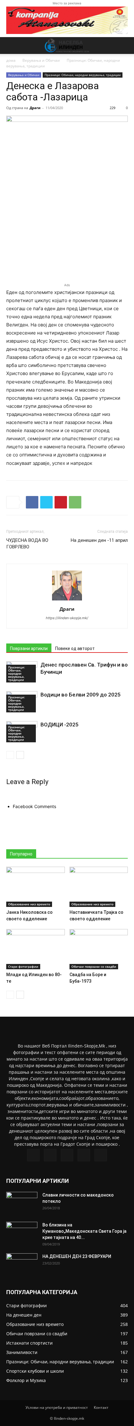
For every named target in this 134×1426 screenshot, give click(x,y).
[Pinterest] (61, 502)
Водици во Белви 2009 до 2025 (81, 694)
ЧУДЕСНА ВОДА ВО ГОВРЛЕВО (27, 543)
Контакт (101, 1407)
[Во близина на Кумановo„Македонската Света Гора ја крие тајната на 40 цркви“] (21, 1233)
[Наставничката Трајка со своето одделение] (98, 887)
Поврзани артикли (29, 648)
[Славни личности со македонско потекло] (21, 1203)
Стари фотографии (23, 966)
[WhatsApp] (75, 502)
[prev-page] (10, 755)
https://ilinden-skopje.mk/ (67, 618)
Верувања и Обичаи (41, 60)
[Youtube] (100, 1155)
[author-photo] (67, 600)
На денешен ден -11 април (99, 540)
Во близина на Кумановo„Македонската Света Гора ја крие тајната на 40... (84, 1231)
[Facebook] (32, 502)
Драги (35, 107)
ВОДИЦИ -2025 (60, 724)
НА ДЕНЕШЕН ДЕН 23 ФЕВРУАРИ (76, 1256)
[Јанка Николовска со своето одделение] (35, 887)
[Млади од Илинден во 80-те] (35, 949)
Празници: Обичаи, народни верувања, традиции (83, 75)
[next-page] (20, 755)
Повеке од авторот (75, 648)
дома (11, 60)
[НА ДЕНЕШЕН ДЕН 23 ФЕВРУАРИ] (21, 1264)
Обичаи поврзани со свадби (93, 966)
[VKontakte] (84, 1155)
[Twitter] (46, 502)
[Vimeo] (67, 1155)
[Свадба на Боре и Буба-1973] (98, 949)
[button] (11, 45)
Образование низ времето (29, 904)
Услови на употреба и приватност (57, 1407)
